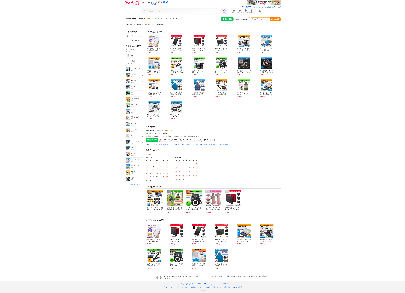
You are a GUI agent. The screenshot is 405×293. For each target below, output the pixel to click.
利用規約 (193, 287)
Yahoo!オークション (210, 284)
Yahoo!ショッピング (183, 284)
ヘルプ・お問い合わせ (225, 287)
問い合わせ (160, 25)
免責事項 (208, 287)
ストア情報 (199, 144)
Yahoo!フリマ (223, 284)
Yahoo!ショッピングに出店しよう (264, 7)
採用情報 (215, 287)
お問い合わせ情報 (209, 144)
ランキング (149, 25)
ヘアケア (129, 64)
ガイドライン (201, 287)
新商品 (139, 25)
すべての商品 (131, 61)
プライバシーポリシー (224, 144)
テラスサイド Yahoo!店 (154, 130)
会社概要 (174, 18)
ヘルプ (278, 7)
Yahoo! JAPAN (247, 7)
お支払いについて (151, 144)
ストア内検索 (275, 19)
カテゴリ (129, 25)
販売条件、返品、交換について (184, 144)
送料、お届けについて (166, 144)
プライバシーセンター (183, 287)
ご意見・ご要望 (237, 287)
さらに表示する (134, 184)
